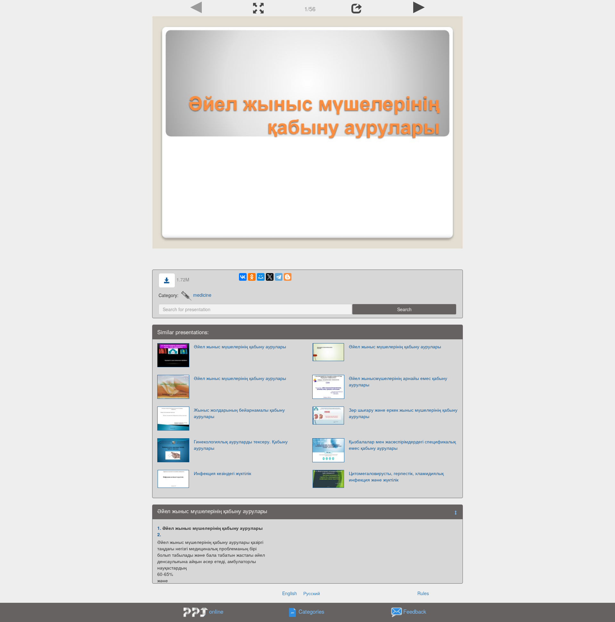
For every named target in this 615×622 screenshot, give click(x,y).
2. (159, 534)
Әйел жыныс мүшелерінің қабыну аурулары (240, 346)
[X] (270, 277)
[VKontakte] (243, 277)
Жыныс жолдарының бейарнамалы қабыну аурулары (239, 413)
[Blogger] (287, 277)
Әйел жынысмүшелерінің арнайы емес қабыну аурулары (398, 381)
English (289, 593)
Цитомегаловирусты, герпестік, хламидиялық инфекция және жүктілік (396, 476)
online (216, 611)
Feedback (414, 611)
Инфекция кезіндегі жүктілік (222, 473)
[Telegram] (279, 277)
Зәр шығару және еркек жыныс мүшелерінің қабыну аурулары (403, 413)
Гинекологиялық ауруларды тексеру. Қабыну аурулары (241, 444)
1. (159, 528)
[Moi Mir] (261, 277)
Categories (311, 611)
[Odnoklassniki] (252, 277)
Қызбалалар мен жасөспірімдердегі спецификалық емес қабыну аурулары (402, 444)
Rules (423, 593)
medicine (202, 295)
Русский (311, 593)
